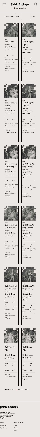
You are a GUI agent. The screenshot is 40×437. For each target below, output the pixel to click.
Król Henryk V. (10, 41)
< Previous (8, 389)
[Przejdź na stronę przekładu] (11, 37)
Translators (3, 425)
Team (15, 425)
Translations (3, 428)
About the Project (19, 422)
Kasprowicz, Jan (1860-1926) (27, 175)
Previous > (25, 389)
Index (15, 431)
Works (2, 422)
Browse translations (20, 8)
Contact (16, 428)
